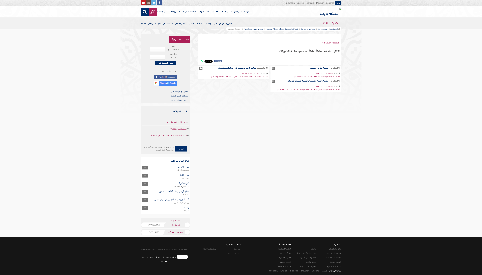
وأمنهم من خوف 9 (178, 129)
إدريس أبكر (185, 179)
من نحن (164, 261)
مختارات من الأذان (308, 258)
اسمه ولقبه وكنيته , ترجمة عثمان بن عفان (307, 81)
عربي (338, 3)
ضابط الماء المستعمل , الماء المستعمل (237, 68)
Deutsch (320, 3)
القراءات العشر (196, 24)
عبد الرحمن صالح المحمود (181, 187)
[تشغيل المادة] (273, 68)
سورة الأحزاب (183, 167)
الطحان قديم (185, 195)
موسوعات (234, 12)
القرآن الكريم (225, 24)
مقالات (224, 12)
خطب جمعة (335, 262)
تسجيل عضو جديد (179, 96)
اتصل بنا (145, 257)
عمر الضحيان (184, 211)
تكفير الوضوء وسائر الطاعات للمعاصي (174, 191)
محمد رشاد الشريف (183, 170)
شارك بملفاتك (148, 24)
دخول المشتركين (165, 63)
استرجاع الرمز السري (179, 91)
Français (310, 3)
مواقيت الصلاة (234, 253)
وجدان (186, 207)
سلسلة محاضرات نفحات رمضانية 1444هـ (168, 135)
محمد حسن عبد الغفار (323, 73)
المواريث (173, 12)
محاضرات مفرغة (333, 258)
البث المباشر (164, 24)
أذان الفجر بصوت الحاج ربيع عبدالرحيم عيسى (171, 199)
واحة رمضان (285, 253)
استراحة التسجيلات (307, 266)
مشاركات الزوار (209, 249)
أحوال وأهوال (183, 183)
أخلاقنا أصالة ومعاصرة (177, 122)
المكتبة (183, 12)
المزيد (181, 149)
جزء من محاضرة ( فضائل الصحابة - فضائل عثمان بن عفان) (317, 77)
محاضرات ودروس (333, 253)
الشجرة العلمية (179, 24)
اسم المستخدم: (173, 48)
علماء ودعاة (211, 24)
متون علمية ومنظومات (305, 253)
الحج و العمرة (285, 258)
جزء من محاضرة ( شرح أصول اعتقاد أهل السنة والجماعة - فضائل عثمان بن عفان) (308, 89)
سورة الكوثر (184, 175)
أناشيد (313, 249)
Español (330, 3)
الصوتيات (192, 12)
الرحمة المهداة (284, 249)
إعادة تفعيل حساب (179, 100)
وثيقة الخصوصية (169, 257)
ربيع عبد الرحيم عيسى (181, 203)
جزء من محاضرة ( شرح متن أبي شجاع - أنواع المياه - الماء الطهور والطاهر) (239, 77)
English (300, 3)
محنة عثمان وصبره (319, 68)
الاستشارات (204, 12)
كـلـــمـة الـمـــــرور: (173, 55)
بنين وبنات (162, 12)
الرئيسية (245, 12)
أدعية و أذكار (310, 262)
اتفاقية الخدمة (156, 257)
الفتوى (215, 12)
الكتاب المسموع (333, 266)
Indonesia (290, 3)
